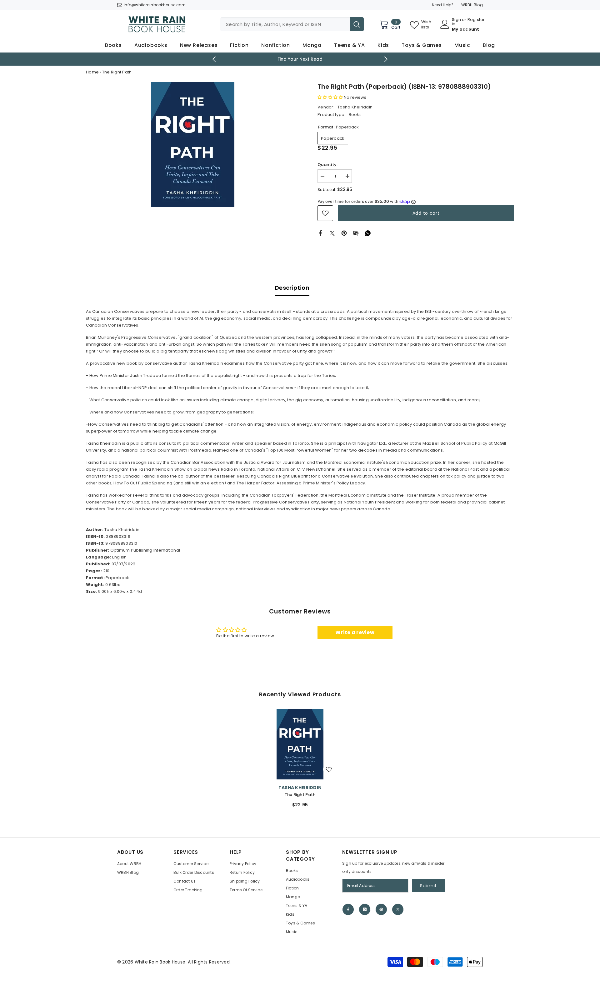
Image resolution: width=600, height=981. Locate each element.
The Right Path (300, 795)
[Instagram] (365, 909)
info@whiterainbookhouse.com (155, 5)
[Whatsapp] (368, 233)
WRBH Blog (472, 5)
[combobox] (285, 24)
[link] (325, 213)
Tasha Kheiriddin (355, 107)
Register (476, 20)
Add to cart (426, 213)
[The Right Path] (300, 744)
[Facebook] (320, 233)
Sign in (456, 22)
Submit (428, 886)
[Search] (292, 24)
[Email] (356, 233)
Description (292, 288)
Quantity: (328, 165)
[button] (330, 97)
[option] (192, 144)
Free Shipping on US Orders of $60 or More (308, 59)
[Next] (386, 59)
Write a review (354, 632)
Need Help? (443, 5)
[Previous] (214, 59)
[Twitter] (332, 233)
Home (92, 72)
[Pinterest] (344, 233)
